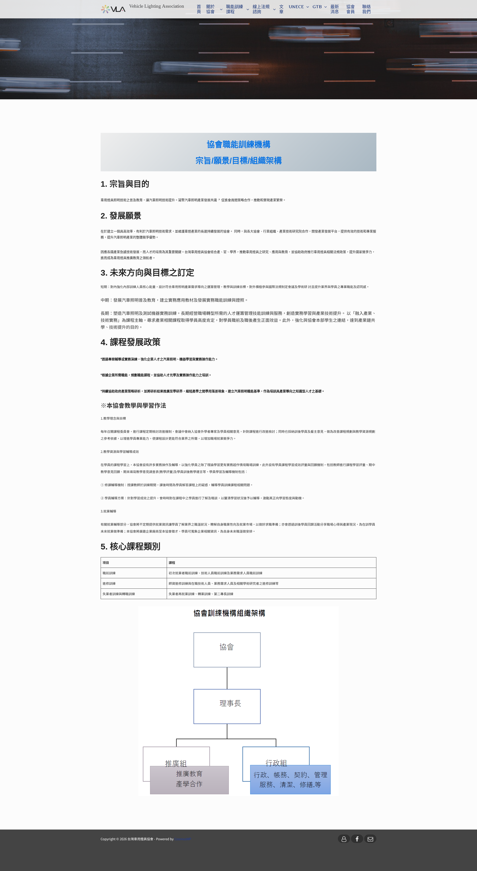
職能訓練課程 (234, 9)
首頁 (199, 9)
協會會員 (350, 9)
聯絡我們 (366, 9)
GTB (317, 6)
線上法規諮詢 (261, 9)
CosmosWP (182, 838)
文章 (281, 9)
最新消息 (334, 9)
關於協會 (210, 9)
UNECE (296, 6)
